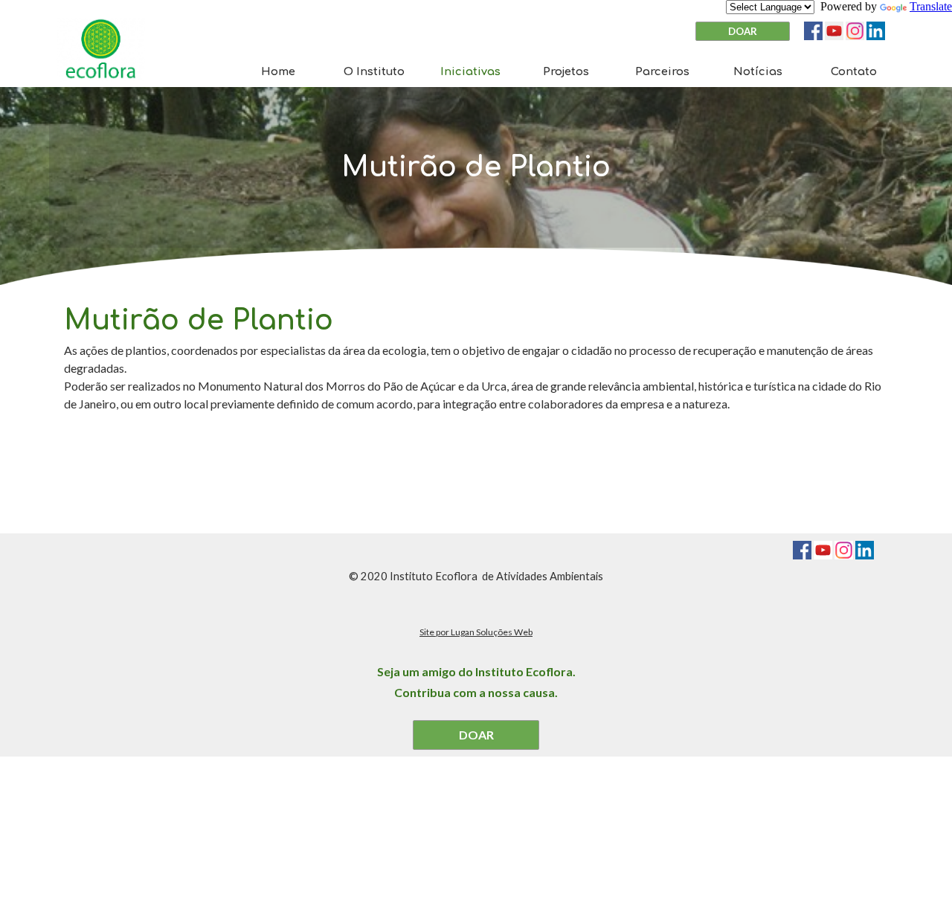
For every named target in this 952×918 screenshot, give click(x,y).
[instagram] (855, 31)
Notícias (757, 71)
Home (278, 71)
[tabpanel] (476, 167)
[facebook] (813, 31)
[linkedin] (875, 31)
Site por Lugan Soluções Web (476, 632)
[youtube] (834, 31)
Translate (931, 6)
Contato (854, 71)
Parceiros (662, 71)
